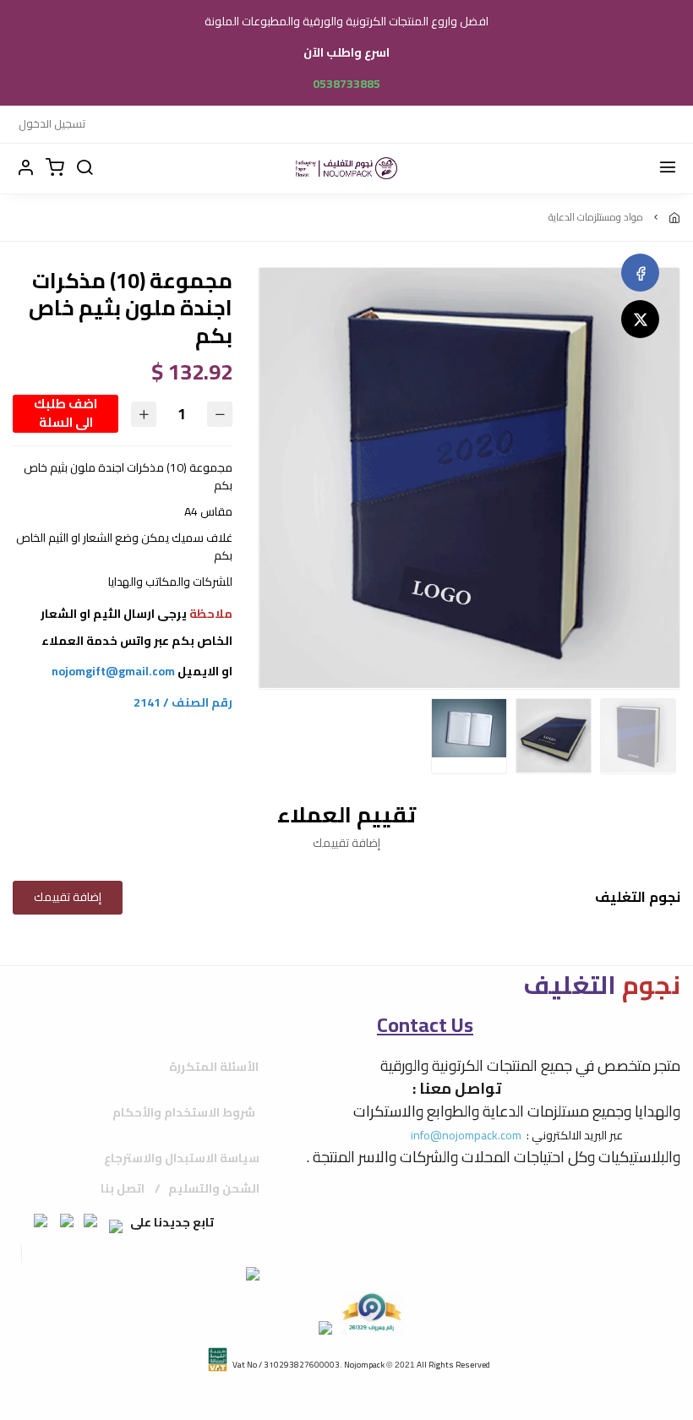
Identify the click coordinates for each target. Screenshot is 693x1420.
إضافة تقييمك (67, 897)
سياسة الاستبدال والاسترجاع (181, 1158)
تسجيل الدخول (52, 123)
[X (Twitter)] (640, 319)
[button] (25, 168)
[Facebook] (640, 273)
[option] (469, 478)
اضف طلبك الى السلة (65, 414)
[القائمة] (667, 168)
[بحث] (84, 168)
